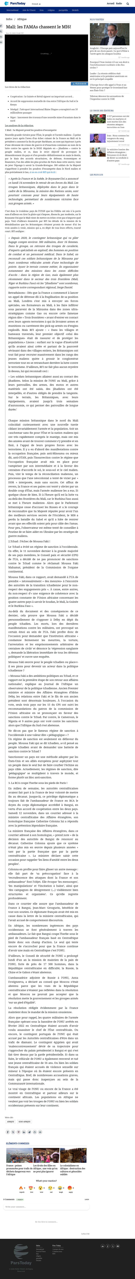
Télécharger (80, 84)
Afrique (22, 19)
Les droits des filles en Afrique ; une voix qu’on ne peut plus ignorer (45, 1168)
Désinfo (75, 10)
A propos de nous (58, 1249)
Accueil (110, 3)
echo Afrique (24, 1122)
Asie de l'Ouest (29, 10)
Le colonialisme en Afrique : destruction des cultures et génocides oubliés (72, 1170)
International (12, 10)
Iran (42, 10)
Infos (9, 19)
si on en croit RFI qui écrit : (43, 172)
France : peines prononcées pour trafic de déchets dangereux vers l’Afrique (19, 1170)
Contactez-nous (57, 1251)
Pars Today (16, 3)
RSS (53, 1254)
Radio (119, 3)
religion (51, 10)
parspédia (63, 10)
